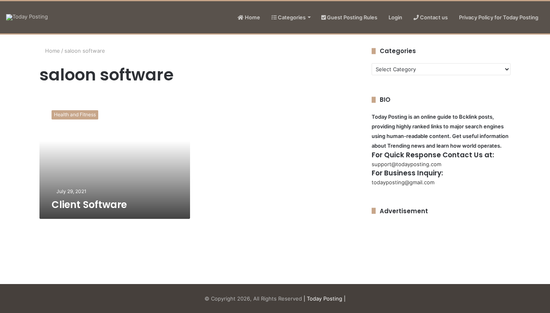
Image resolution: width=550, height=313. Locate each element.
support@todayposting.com (406, 164)
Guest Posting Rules (351, 17)
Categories (291, 17)
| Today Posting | (324, 298)
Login (395, 17)
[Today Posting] (27, 17)
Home (252, 17)
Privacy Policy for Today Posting (498, 17)
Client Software (89, 204)
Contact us (433, 17)
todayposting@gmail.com (403, 182)
